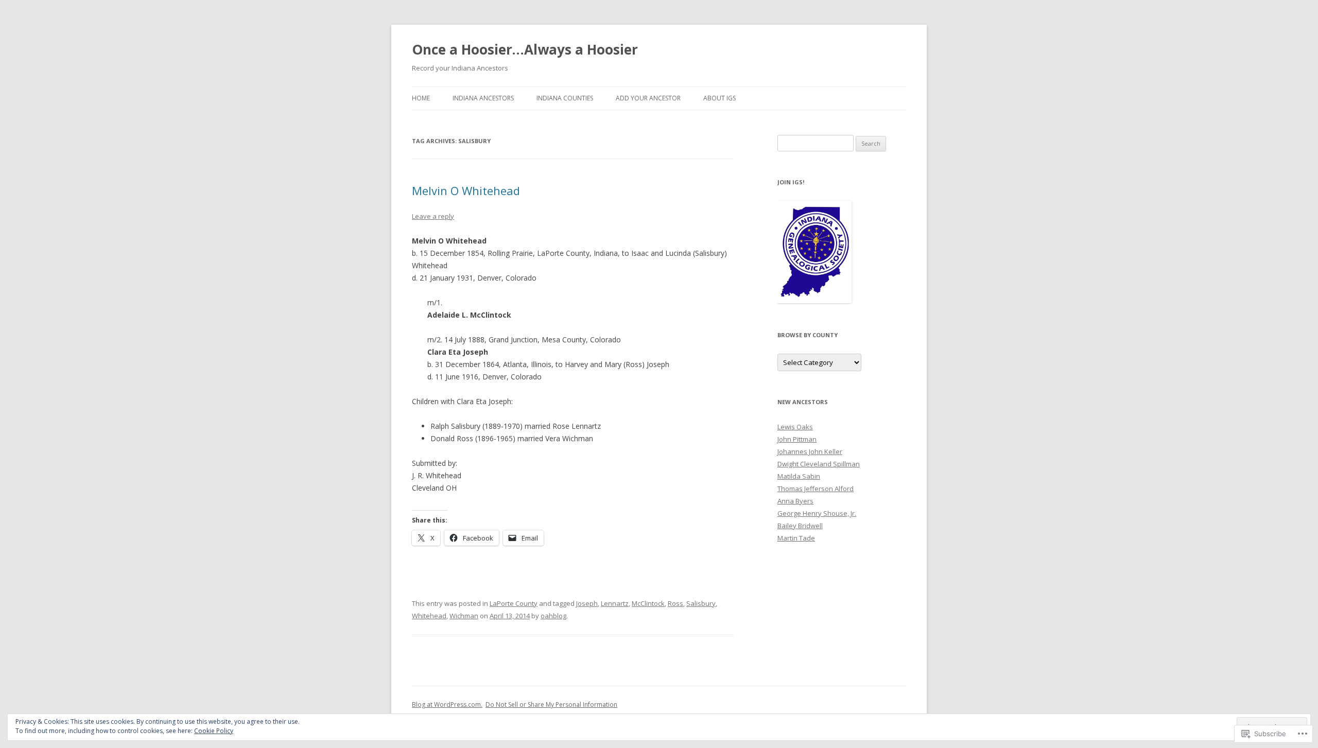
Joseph (587, 603)
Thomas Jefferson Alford (815, 488)
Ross (675, 603)
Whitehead (429, 615)
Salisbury (701, 603)
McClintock (648, 603)
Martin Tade (796, 538)
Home (421, 98)
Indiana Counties (564, 98)
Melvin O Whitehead (466, 190)
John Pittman (797, 439)
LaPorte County (513, 603)
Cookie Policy (213, 730)
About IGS (719, 98)
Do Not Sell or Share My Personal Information (551, 704)
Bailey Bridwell (800, 525)
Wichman (463, 615)
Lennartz (615, 603)
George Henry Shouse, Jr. (816, 513)
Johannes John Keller (809, 451)
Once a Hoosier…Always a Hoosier (525, 49)
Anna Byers (795, 501)
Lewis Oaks (795, 426)
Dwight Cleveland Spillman (818, 463)
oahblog (553, 615)
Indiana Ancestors (483, 98)
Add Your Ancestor (648, 98)
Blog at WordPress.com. (447, 704)
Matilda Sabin (798, 476)
